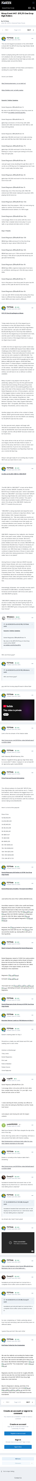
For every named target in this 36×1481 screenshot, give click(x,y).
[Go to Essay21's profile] (4, 1177)
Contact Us (18, 1478)
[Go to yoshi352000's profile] (4, 1125)
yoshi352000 (12, 1124)
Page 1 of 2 (17, 30)
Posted (13, 39)
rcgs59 (9, 1079)
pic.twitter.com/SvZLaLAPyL (17, 112)
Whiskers (10, 617)
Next (29, 30)
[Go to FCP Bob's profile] (4, 39)
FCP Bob (6, 21)
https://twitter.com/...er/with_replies (12, 90)
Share (18, 1459)
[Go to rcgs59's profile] (4, 1080)
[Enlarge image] (25, 912)
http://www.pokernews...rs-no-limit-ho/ (14, 83)
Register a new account (18, 1433)
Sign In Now (18, 1447)
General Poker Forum (18, 23)
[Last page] (33, 30)
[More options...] (32, 38)
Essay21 (10, 1176)
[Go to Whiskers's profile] (4, 618)
